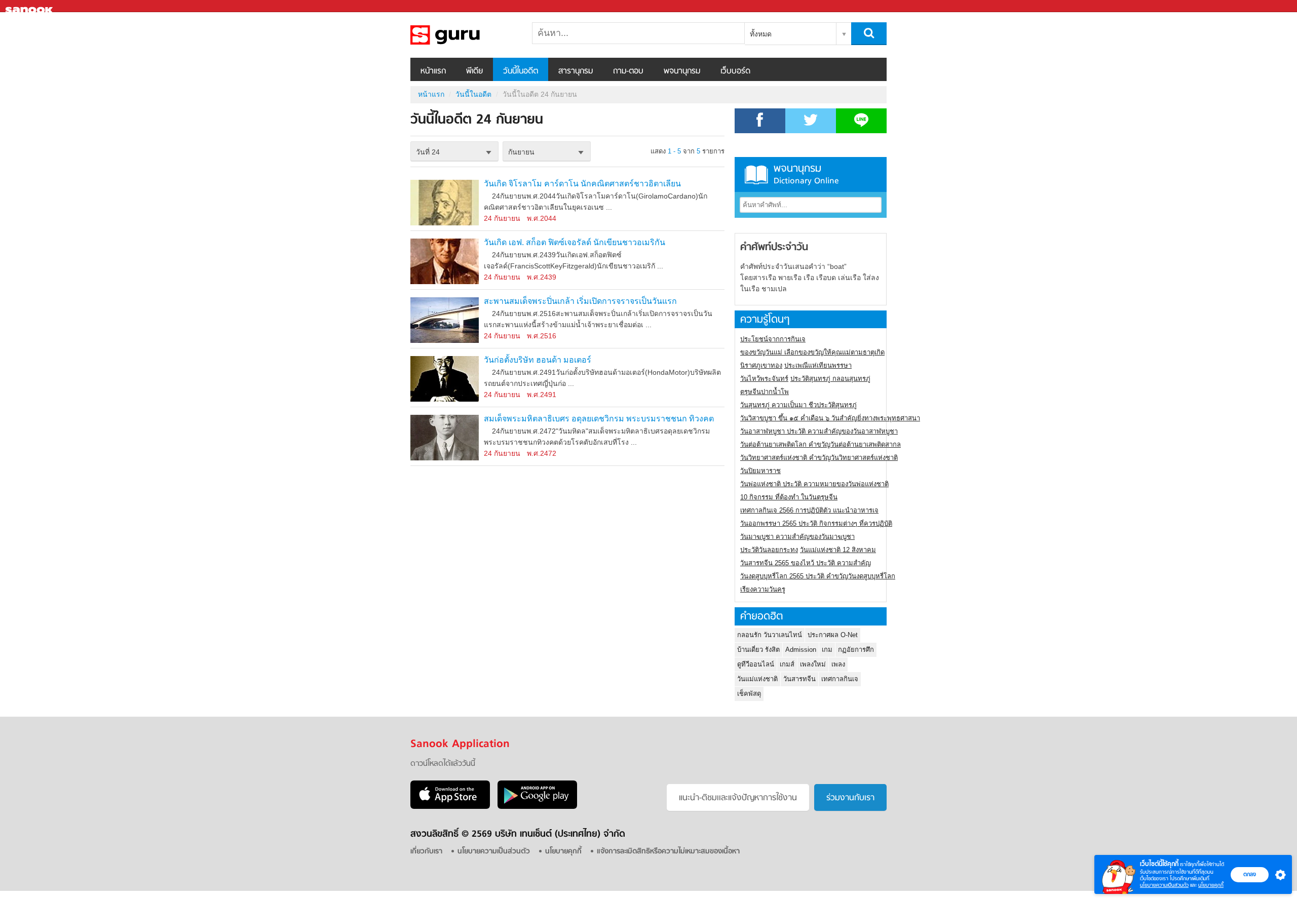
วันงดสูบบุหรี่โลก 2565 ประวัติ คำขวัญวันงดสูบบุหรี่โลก (817, 576)
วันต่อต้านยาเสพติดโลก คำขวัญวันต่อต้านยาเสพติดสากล (820, 444)
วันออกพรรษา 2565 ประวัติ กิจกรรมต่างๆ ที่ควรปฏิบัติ (816, 523)
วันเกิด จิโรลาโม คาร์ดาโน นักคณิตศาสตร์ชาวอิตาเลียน (582, 183)
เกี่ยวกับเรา (426, 851)
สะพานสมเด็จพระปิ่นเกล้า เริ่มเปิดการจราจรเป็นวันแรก (580, 301)
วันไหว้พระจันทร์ (764, 378)
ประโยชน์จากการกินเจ (773, 339)
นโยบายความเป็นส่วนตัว (1164, 885)
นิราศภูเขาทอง (761, 365)
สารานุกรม (575, 71)
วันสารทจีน (799, 679)
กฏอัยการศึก (856, 649)
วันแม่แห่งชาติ (757, 679)
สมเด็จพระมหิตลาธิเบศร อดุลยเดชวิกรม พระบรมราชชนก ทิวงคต (599, 418)
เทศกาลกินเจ (839, 679)
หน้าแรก (433, 71)
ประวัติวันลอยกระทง (769, 550)
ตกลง (1249, 874)
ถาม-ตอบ (628, 71)
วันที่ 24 (428, 152)
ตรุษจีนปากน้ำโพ (764, 392)
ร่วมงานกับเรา (850, 798)
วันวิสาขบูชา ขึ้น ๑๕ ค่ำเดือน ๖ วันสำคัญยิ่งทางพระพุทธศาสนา (830, 418)
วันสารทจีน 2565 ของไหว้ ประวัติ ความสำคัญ (805, 563)
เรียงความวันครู (762, 589)
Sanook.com (30, 6)
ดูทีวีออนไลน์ (755, 664)
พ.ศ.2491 (541, 394)
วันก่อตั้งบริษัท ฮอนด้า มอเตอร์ (537, 360)
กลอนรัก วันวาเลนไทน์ (769, 635)
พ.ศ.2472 (541, 453)
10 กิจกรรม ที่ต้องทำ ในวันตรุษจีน (788, 497)
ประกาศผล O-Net (833, 635)
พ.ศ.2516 (541, 336)
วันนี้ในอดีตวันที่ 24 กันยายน (463, 35)
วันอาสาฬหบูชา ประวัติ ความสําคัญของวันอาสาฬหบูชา (819, 431)
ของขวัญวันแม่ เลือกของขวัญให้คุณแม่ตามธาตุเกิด (812, 352)
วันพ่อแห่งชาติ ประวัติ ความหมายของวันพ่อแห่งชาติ (814, 484)
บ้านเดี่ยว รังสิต (758, 649)
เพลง (838, 664)
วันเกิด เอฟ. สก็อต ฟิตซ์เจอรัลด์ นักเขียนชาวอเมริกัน (574, 242)
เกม (827, 649)
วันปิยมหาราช (760, 471)
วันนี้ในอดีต (520, 71)
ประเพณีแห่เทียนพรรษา (818, 365)
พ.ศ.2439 (541, 277)
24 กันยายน (502, 218)
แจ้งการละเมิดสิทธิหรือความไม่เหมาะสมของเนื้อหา (668, 851)
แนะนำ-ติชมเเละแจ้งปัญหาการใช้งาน (738, 798)
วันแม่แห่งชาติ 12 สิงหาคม (838, 550)
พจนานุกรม (682, 71)
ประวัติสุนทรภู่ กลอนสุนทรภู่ (830, 378)
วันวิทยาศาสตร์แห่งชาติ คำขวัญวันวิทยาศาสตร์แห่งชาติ (819, 457)
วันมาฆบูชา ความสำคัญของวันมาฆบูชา (797, 536)
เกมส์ (787, 664)
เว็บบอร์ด (735, 71)
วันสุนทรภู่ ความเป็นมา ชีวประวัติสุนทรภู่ (798, 405)
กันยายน (521, 152)
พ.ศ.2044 (541, 218)
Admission (800, 649)
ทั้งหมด (761, 34)
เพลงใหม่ (813, 664)
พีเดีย (474, 71)
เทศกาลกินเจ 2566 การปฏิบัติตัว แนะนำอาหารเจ (809, 510)
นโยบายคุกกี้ (1211, 885)
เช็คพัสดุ (749, 693)
